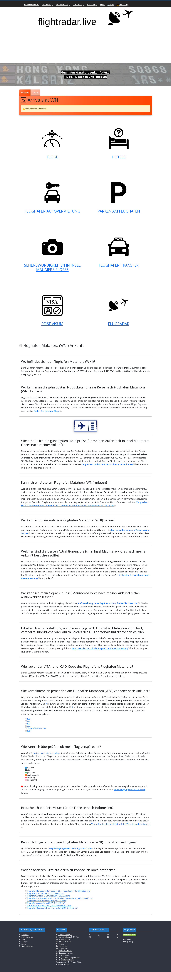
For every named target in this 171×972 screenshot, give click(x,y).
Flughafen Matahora (37, 728)
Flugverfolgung (31, 5)
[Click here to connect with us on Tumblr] (98, 937)
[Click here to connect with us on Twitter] (117, 935)
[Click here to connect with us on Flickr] (108, 935)
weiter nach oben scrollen (46, 753)
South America (27, 937)
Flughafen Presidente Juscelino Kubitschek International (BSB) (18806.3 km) (60, 898)
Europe (24, 941)
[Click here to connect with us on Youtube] (99, 935)
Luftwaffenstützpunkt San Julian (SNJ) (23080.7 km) (49, 905)
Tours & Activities (65, 951)
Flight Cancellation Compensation (65, 961)
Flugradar (46, 5)
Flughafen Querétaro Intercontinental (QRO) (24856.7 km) (52, 908)
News (102, 5)
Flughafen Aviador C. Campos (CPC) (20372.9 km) (48, 896)
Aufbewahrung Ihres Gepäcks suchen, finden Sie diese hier (108, 603)
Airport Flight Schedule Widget (68, 963)
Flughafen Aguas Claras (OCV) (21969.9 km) (46, 903)
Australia (25, 935)
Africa (23, 944)
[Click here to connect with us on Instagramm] (90, 937)
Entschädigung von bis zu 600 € (129, 789)
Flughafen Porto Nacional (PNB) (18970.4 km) (47, 900)
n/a (28, 718)
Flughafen (77, 5)
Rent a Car (63, 946)
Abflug (35, 92)
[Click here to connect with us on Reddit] (108, 937)
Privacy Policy (128, 941)
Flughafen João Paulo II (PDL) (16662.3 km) (45, 893)
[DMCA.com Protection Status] (130, 936)
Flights (61, 944)
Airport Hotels (64, 939)
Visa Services (64, 955)
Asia (23, 939)
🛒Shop (110, 5)
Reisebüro (91, 5)
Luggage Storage (66, 953)
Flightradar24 (62, 5)
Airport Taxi (63, 948)
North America (27, 946)
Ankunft (25, 92)
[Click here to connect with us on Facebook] (89, 935)
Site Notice (127, 939)
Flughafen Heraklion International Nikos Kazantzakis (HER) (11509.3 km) (58, 891)
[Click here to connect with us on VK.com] (117, 937)
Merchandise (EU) (65, 935)
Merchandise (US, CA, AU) (68, 937)
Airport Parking (64, 941)
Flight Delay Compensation (69, 957)
